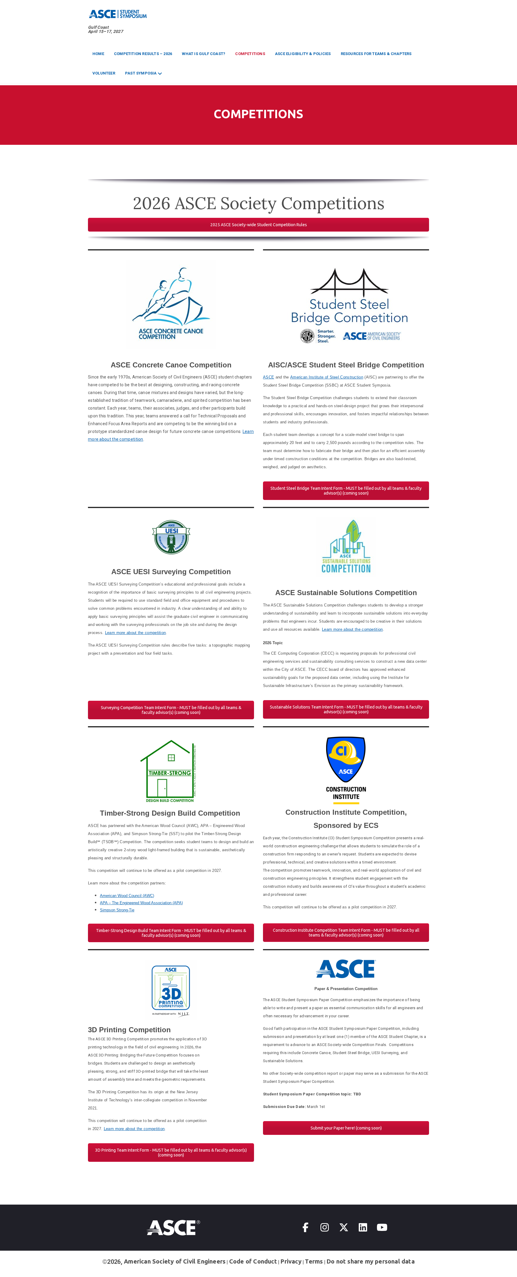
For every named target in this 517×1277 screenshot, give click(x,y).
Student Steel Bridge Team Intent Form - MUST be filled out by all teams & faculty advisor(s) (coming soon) (346, 490)
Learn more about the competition (135, 632)
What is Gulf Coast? (203, 53)
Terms (314, 1261)
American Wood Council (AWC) (127, 895)
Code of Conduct (253, 1261)
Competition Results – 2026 (143, 53)
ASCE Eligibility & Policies (303, 53)
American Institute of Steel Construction (326, 377)
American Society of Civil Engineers (175, 1261)
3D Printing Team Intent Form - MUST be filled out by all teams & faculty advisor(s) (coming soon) (171, 1152)
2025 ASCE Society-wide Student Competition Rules (258, 224)
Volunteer (103, 73)
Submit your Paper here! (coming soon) (346, 1128)
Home (98, 53)
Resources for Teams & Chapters (376, 53)
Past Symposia (141, 73)
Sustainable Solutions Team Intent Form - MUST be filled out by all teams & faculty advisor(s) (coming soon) (346, 709)
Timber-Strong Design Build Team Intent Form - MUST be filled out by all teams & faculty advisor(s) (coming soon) (171, 933)
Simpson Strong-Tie (117, 910)
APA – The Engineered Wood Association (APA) (141, 903)
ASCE (268, 377)
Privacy (290, 1261)
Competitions (250, 53)
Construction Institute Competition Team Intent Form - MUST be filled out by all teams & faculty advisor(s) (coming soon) (346, 932)
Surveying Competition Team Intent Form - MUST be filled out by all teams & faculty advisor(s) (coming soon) (171, 710)
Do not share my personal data (370, 1261)
